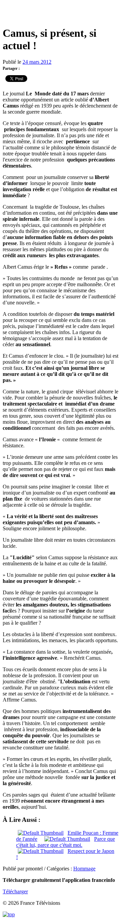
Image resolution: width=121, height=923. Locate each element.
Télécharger (15, 891)
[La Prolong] (60, 13)
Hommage (84, 868)
